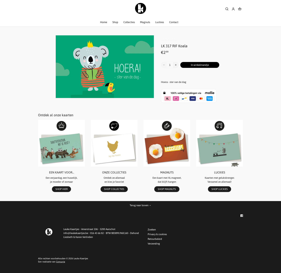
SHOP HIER (61, 189)
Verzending (154, 243)
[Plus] (176, 65)
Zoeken (152, 229)
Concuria (60, 261)
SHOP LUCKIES (219, 189)
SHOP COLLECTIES (114, 189)
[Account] (233, 9)
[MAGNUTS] (166, 143)
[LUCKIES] (219, 143)
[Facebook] (241, 215)
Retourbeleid (155, 238)
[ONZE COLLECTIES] (114, 143)
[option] (105, 66)
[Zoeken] (227, 9)
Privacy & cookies (157, 234)
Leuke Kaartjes (169, 40)
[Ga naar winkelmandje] (239, 9)
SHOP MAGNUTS (167, 189)
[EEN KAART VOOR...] (61, 143)
